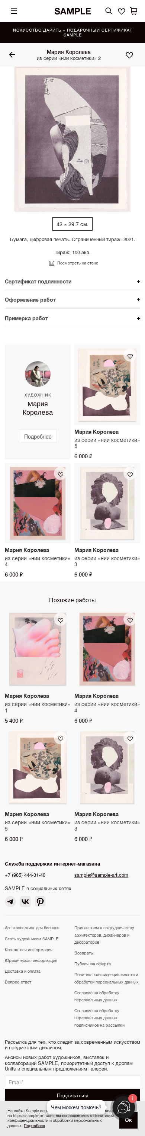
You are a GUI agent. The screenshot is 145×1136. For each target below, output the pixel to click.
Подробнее (34, 1125)
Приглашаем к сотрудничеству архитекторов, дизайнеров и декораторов (104, 934)
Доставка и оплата (23, 971)
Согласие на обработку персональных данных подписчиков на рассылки (99, 1017)
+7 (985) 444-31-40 (25, 874)
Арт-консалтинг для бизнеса (32, 927)
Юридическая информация (31, 960)
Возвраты (84, 953)
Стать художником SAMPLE (31, 938)
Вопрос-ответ (18, 982)
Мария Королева (69, 51)
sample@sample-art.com (101, 874)
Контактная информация (28, 949)
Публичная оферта (92, 963)
